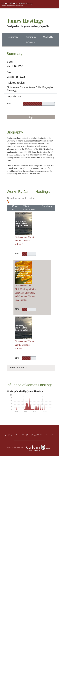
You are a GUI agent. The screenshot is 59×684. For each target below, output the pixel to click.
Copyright (35, 435)
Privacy (42, 435)
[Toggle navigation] (54, 4)
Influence (30, 42)
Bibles (24, 435)
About (29, 435)
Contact (48, 435)
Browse (18, 435)
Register (11, 435)
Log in (6, 435)
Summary (13, 37)
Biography (30, 37)
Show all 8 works (18, 367)
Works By (48, 37)
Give (53, 435)
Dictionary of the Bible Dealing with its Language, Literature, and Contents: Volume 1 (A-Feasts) (25, 292)
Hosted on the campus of (15, 447)
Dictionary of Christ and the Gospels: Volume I (24, 240)
